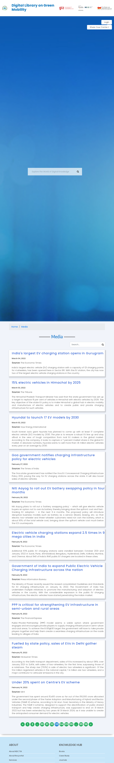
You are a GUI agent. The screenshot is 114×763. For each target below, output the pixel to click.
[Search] (103, 344)
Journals (63, 760)
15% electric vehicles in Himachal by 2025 (46, 382)
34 (61, 724)
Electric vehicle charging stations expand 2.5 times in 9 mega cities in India (58, 535)
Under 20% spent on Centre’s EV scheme (46, 682)
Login (106, 22)
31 (47, 724)
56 (85, 724)
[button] (109, 25)
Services (13, 760)
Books (62, 751)
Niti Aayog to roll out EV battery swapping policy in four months (58, 490)
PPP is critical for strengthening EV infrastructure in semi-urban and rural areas (55, 607)
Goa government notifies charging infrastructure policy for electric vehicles (53, 457)
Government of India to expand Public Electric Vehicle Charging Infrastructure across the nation (57, 568)
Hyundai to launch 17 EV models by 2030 (45, 417)
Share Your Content (99, 27)
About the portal (16, 755)
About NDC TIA (15, 751)
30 (42, 724)
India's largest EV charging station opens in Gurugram (58, 353)
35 (66, 724)
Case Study (64, 755)
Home (14, 326)
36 (71, 724)
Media (24, 326)
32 (51, 724)
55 (81, 724)
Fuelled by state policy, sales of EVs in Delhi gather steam (54, 645)
